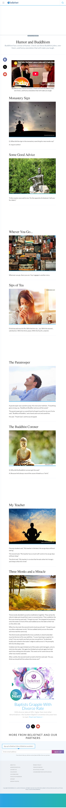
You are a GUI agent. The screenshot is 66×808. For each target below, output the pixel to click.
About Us (12, 765)
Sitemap (12, 779)
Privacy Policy (37, 765)
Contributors (14, 774)
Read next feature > (36, 717)
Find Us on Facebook (16, 776)
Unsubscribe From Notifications (42, 772)
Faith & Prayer (33, 35)
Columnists (13, 772)
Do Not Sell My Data (38, 769)
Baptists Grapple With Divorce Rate (33, 706)
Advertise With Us (15, 767)
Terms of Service (37, 767)
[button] (62, 2)
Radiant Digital (14, 781)
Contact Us (13, 769)
